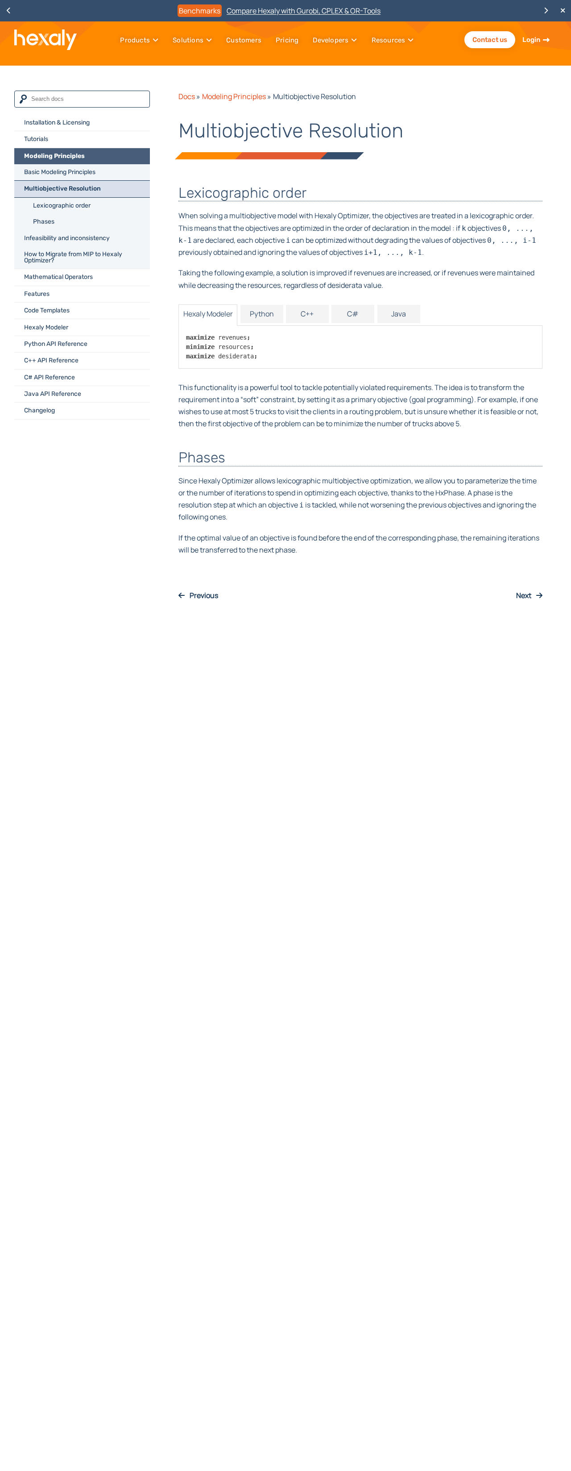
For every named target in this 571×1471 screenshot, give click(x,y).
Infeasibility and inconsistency (67, 238)
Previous (203, 595)
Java (398, 314)
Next (524, 595)
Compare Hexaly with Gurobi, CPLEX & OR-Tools (304, 11)
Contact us (489, 40)
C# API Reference (49, 377)
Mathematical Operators (58, 277)
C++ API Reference (51, 360)
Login (531, 40)
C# (353, 314)
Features (37, 294)
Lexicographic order (62, 205)
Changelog (39, 410)
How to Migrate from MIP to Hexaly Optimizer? (73, 257)
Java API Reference (52, 394)
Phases (43, 221)
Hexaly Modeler (46, 327)
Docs (186, 96)
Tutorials (36, 139)
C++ (307, 314)
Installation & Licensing (57, 122)
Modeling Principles (54, 156)
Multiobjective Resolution (62, 189)
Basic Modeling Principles (59, 172)
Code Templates (47, 310)
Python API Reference (55, 344)
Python (262, 314)
